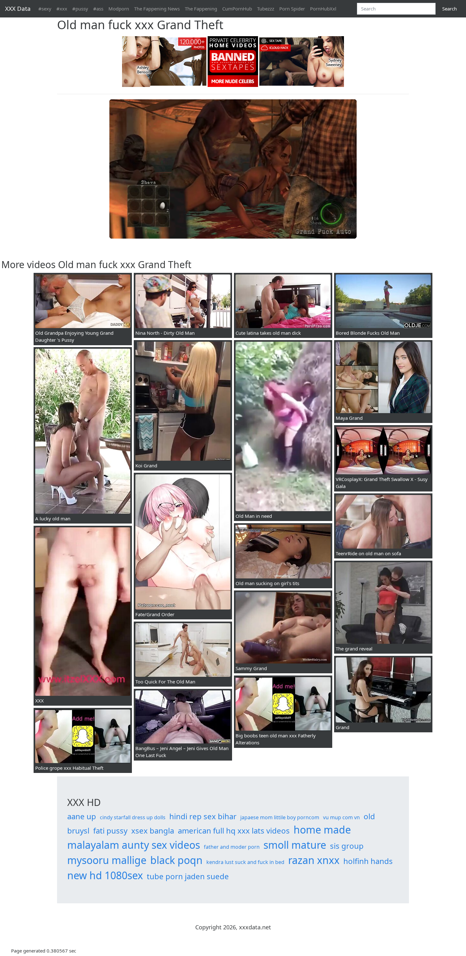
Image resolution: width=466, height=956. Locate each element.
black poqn (176, 860)
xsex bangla (152, 830)
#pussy (80, 8)
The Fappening (201, 8)
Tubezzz (265, 8)
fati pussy (110, 830)
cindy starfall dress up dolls (132, 817)
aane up (81, 816)
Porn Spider (292, 8)
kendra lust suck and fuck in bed (245, 862)
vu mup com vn (341, 817)
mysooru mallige (106, 860)
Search (449, 8)
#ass (98, 8)
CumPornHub (237, 8)
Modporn (118, 8)
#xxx (61, 8)
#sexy (44, 8)
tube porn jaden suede (188, 876)
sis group (347, 846)
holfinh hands (368, 861)
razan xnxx (314, 860)
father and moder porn (232, 846)
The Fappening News (157, 8)
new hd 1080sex (105, 875)
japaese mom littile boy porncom (279, 817)
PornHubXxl (323, 8)
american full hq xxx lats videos (234, 830)
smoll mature (294, 845)
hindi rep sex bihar (202, 816)
